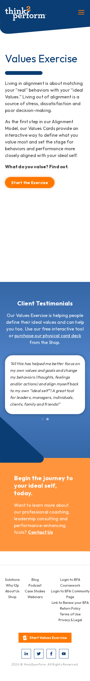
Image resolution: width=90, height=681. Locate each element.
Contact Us (40, 532)
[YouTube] (63, 653)
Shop (12, 597)
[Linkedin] (26, 653)
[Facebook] (51, 653)
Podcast (35, 585)
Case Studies (35, 591)
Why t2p (12, 585)
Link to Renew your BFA (70, 602)
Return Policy (70, 608)
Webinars (35, 597)
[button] (45, 638)
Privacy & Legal (70, 620)
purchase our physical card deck (47, 335)
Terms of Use (70, 614)
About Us (12, 591)
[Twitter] (39, 653)
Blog (35, 579)
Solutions (12, 579)
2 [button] (47, 419)
